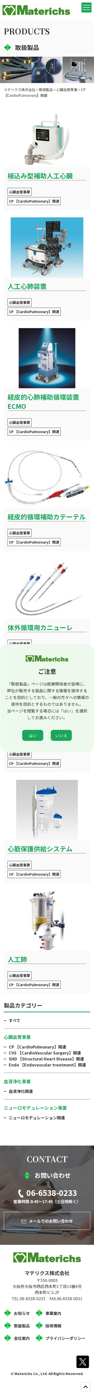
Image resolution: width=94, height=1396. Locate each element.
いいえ (61, 735)
